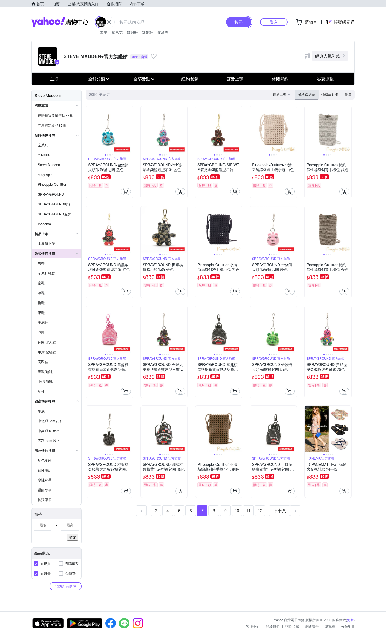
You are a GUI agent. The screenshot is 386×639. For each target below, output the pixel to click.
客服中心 (253, 626)
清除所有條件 (65, 586)
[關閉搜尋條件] (109, 22)
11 (248, 510)
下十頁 (279, 510)
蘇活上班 (235, 79)
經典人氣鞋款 (327, 56)
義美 (103, 32)
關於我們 (272, 626)
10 (236, 510)
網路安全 (312, 626)
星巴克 (117, 32)
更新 (350, 619)
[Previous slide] (89, 129)
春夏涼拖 (325, 79)
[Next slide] (129, 129)
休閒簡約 (280, 79)
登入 (274, 22)
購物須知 (292, 626)
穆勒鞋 (147, 32)
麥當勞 (162, 32)
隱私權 (330, 626)
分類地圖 (348, 626)
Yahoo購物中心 (59, 22)
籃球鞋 (132, 32)
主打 (54, 79)
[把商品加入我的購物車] (126, 191)
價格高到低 (329, 94)
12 (260, 510)
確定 (72, 537)
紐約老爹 (189, 79)
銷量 (348, 94)
